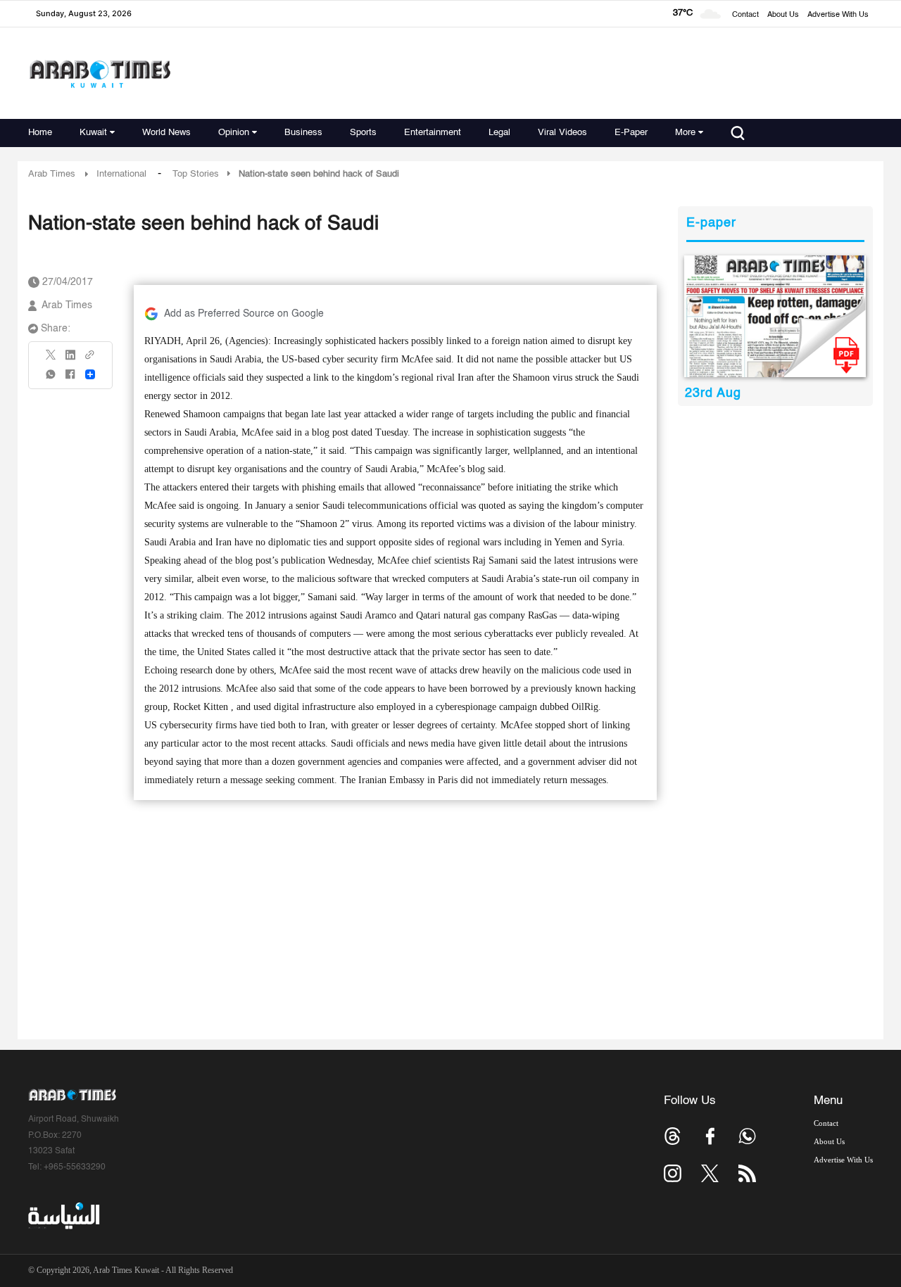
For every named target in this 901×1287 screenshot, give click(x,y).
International (121, 174)
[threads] (672, 1136)
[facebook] (70, 378)
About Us (783, 15)
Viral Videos (562, 132)
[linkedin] (70, 359)
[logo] (99, 73)
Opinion (233, 132)
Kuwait (93, 132)
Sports (363, 132)
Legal (499, 132)
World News (166, 132)
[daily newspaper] (775, 316)
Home (40, 132)
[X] (51, 359)
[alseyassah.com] (63, 1216)
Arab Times (51, 174)
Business (303, 132)
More (685, 132)
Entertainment (432, 132)
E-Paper (631, 132)
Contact (745, 15)
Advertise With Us (838, 15)
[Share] (90, 374)
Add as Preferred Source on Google (244, 314)
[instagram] (672, 1173)
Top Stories (195, 174)
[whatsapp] (51, 378)
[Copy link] (90, 359)
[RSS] (747, 1173)
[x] (710, 1173)
